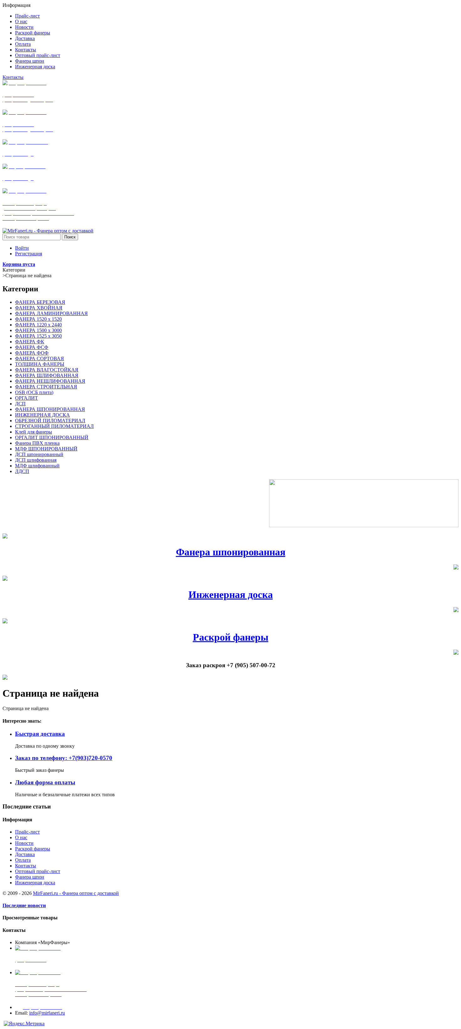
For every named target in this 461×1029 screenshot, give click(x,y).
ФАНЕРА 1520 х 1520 (38, 319)
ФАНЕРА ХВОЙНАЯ (38, 307)
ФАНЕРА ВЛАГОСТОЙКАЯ (46, 369)
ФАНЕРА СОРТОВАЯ (39, 358)
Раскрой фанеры (230, 637)
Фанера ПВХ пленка (37, 443)
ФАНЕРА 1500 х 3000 (38, 330)
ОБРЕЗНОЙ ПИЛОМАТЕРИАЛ (50, 420)
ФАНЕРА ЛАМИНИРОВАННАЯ (51, 313)
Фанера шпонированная (230, 552)
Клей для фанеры (33, 431)
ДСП (20, 403)
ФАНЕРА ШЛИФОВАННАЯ (46, 375)
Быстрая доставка (40, 733)
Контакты (13, 77)
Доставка (25, 854)
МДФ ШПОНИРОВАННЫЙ (46, 448)
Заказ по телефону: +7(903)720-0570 (63, 758)
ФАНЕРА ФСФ (31, 347)
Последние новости (24, 905)
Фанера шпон (29, 877)
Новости (24, 843)
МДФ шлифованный (37, 465)
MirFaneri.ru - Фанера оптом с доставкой (76, 893)
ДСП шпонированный (39, 454)
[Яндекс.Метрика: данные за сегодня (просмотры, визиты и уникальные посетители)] (24, 1023)
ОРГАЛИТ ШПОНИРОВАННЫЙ (51, 437)
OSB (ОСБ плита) (34, 392)
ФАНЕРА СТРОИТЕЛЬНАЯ (46, 386)
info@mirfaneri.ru (47, 1013)
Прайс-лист (27, 831)
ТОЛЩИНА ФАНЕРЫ (39, 364)
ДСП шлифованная (35, 460)
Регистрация (28, 253)
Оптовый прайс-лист (37, 871)
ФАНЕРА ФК (29, 341)
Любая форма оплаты (45, 782)
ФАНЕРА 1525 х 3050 (38, 336)
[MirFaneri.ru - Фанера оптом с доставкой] (48, 230)
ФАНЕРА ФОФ (32, 353)
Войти (22, 248)
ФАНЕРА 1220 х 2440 (38, 324)
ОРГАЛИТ (26, 398)
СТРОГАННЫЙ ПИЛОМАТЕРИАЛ (54, 426)
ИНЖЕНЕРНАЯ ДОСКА (42, 415)
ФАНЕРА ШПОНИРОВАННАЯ (50, 409)
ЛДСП (22, 471)
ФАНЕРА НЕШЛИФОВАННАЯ (50, 381)
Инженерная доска (230, 594)
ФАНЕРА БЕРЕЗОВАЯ (40, 302)
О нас (21, 837)
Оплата (23, 860)
